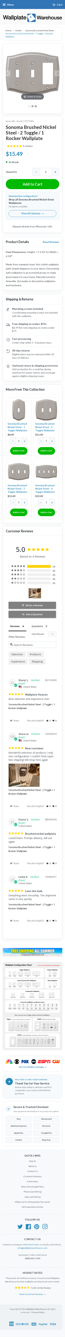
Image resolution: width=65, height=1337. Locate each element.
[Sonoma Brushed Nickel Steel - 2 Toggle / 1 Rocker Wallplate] (32, 106)
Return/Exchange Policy (32, 1186)
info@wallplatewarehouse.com (32, 1248)
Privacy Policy (38, 1312)
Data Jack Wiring (32, 1197)
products (35, 654)
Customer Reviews (32, 1176)
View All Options (32, 213)
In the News (32, 1181)
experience (18, 661)
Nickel (18, 30)
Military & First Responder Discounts (32, 1202)
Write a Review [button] (34, 605)
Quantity (11, 171)
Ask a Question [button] (34, 614)
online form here (31, 1244)
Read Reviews (51, 241)
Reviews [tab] (15, 626)
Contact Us (32, 1171)
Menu (10, 4)
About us (32, 1166)
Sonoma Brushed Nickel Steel (39, 30)
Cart (59, 4)
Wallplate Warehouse (36, 1309)
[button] (48, 720)
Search (32, 1161)
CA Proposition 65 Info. (32, 1207)
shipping (37, 661)
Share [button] (16, 720)
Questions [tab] (37, 626)
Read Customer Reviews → (33, 1294)
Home (8, 30)
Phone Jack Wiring (32, 1191)
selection (17, 654)
